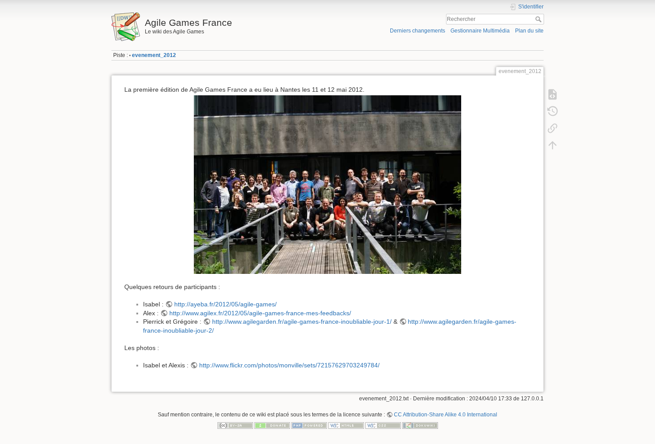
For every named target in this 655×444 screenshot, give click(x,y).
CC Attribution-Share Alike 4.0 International (445, 414)
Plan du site (529, 31)
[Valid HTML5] (346, 425)
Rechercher (539, 19)
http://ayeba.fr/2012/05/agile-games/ (225, 304)
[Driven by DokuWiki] (420, 425)
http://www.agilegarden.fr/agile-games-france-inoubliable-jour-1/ (302, 321)
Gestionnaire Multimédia (480, 31)
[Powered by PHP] (309, 425)
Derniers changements (417, 31)
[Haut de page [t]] (552, 145)
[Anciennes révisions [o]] (552, 111)
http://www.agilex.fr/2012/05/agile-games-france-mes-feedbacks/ (260, 313)
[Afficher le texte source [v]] (552, 94)
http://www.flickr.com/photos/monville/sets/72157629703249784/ (289, 365)
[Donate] (272, 425)
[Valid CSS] (383, 425)
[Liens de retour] (552, 128)
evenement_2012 (154, 55)
